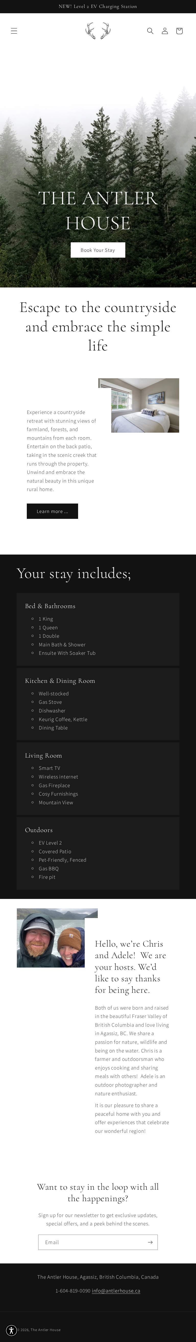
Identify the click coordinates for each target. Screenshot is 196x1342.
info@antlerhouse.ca (116, 1290)
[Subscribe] (150, 1242)
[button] (14, 31)
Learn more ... (52, 511)
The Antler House (46, 1329)
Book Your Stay (98, 250)
